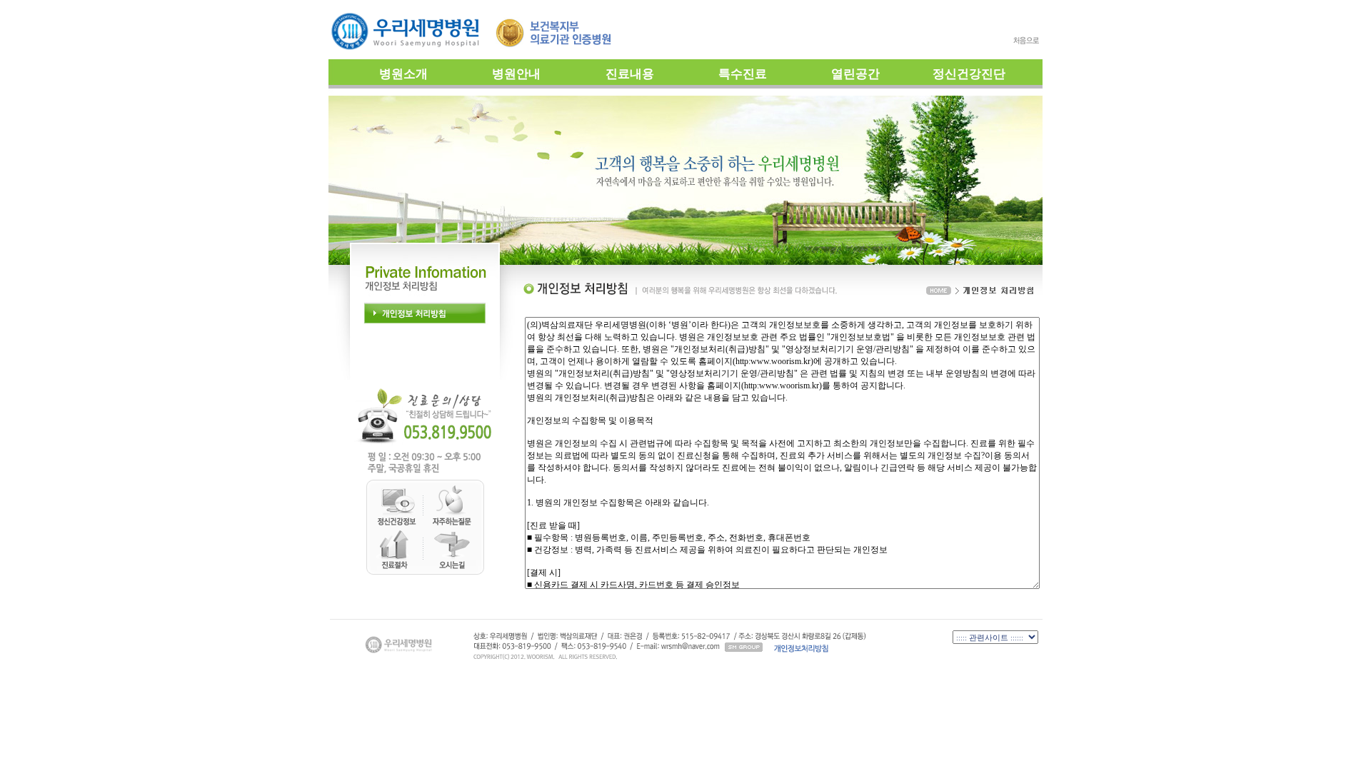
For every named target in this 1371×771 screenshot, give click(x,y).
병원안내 (516, 74)
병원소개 (403, 74)
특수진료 (742, 74)
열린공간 (855, 74)
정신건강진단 (969, 74)
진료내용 (630, 74)
